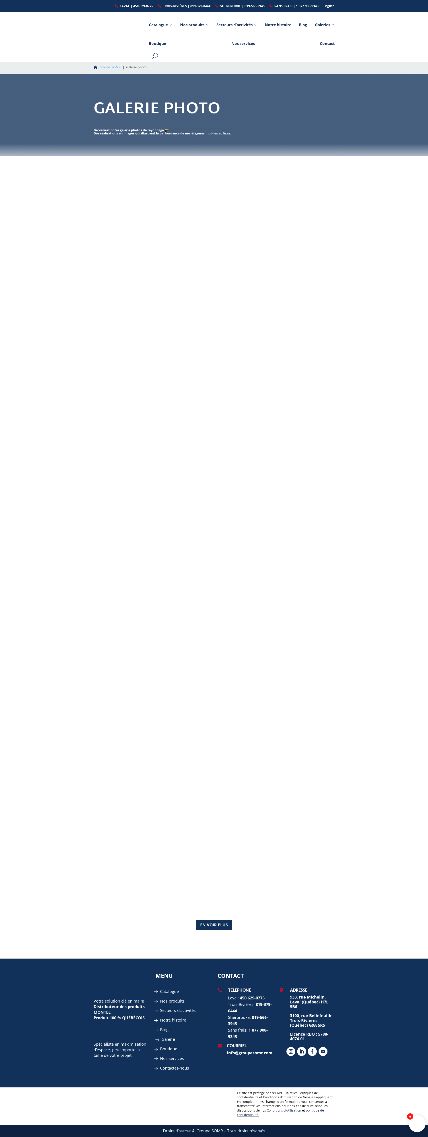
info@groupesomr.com (249, 1052)
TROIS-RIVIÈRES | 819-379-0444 (186, 6)
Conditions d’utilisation (284, 1110)
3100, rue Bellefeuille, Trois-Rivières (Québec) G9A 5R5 (312, 1020)
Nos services (243, 43)
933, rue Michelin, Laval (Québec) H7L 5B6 (309, 1001)
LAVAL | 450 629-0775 (136, 6)
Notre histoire (278, 24)
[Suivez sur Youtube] (323, 1051)
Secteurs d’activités (234, 24)
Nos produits (192, 24)
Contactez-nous (174, 1068)
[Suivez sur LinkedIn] (301, 1051)
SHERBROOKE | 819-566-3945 (242, 6)
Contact (327, 43)
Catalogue (158, 24)
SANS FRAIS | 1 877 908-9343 (296, 6)
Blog (303, 24)
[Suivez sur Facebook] (312, 1051)
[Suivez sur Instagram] (290, 1051)
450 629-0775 (252, 998)
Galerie (168, 1039)
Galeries (322, 24)
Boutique (157, 43)
